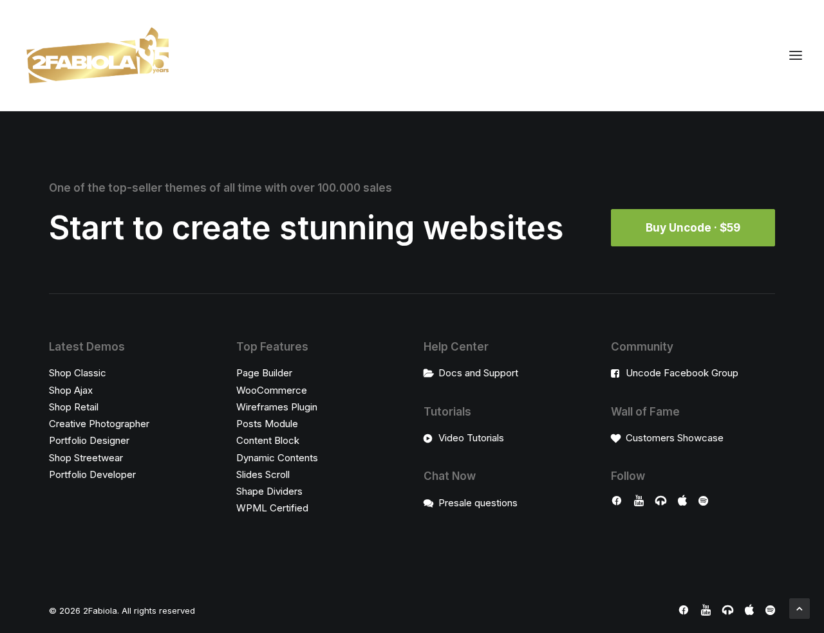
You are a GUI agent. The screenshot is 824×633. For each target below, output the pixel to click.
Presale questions (478, 503)
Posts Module (267, 423)
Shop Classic (77, 373)
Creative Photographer (99, 423)
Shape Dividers (269, 491)
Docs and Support (478, 373)
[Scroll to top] (799, 607)
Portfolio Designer (89, 440)
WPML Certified (272, 508)
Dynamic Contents (277, 458)
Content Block (267, 440)
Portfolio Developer (92, 474)
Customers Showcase (675, 438)
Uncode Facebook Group (682, 373)
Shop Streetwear (86, 458)
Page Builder (264, 373)
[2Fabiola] (97, 55)
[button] (617, 502)
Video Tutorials (471, 438)
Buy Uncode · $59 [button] (693, 227)
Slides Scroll (263, 474)
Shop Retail (73, 407)
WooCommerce (271, 390)
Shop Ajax (71, 390)
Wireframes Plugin (276, 407)
